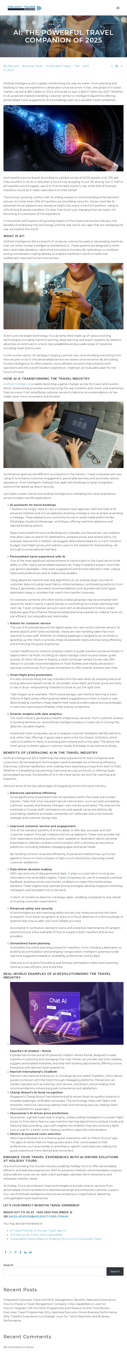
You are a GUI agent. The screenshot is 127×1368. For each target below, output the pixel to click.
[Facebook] (5, 1252)
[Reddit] (30, 1252)
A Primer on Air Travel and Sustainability (36, 1234)
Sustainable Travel (58, 66)
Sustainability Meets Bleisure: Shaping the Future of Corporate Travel (56, 1238)
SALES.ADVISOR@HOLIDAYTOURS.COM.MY (38, 1216)
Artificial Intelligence (17, 384)
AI (68, 873)
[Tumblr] (20, 1252)
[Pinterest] (15, 1252)
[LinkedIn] (25, 1252)
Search (8, 1265)
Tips (76, 66)
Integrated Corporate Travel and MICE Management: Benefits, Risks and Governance (59, 1299)
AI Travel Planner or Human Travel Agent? (38, 1230)
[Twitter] (10, 1252)
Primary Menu (118, 7)
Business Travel (32, 66)
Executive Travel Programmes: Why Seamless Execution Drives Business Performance (60, 1312)
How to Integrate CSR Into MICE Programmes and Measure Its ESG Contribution (56, 1308)
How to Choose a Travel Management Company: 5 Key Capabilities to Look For (55, 1304)
